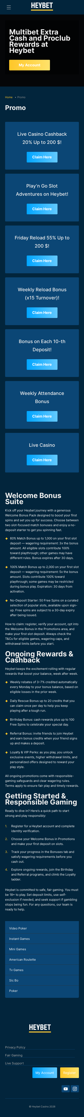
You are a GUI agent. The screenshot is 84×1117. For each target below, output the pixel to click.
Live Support (14, 1063)
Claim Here (42, 157)
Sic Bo (13, 980)
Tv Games (16, 970)
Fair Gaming (13, 1055)
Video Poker (18, 928)
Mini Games (17, 949)
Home (9, 97)
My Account (29, 65)
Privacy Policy (15, 1047)
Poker (13, 991)
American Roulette (22, 959)
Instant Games (19, 939)
